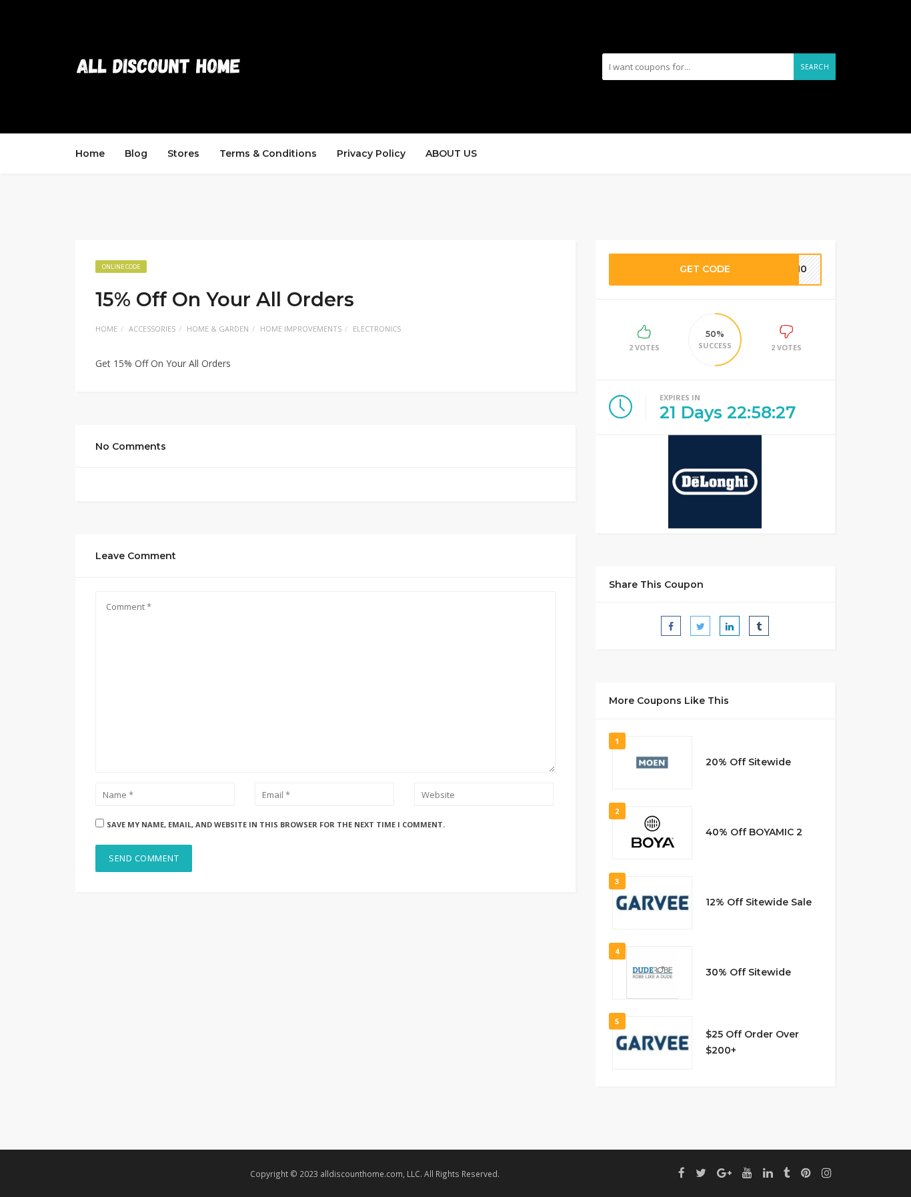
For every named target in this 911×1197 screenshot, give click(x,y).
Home (90, 153)
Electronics (377, 329)
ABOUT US (451, 153)
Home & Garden (218, 329)
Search (814, 66)
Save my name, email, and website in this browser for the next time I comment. (276, 824)
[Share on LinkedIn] (730, 626)
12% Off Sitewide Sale (759, 902)
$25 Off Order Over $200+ (752, 1042)
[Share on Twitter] (700, 626)
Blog (136, 153)
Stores (183, 153)
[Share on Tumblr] (759, 626)
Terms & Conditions (268, 153)
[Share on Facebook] (671, 626)
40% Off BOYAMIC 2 (754, 832)
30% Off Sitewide (748, 972)
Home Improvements (300, 329)
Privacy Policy (371, 153)
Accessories (152, 329)
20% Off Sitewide (748, 762)
